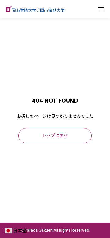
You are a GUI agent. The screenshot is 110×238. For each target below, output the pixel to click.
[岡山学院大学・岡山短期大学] (35, 9)
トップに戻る (55, 136)
